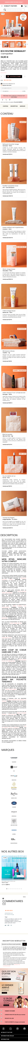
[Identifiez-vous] (22, 6)
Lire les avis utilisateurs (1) (8, 83)
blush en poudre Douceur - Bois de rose (14, 713)
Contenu (5, 106)
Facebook (3, 1029)
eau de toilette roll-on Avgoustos (14, 726)
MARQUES (22, 106)
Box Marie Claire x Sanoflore (8, 881)
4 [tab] (13, 888)
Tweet (6, 99)
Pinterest (9, 99)
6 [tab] (17, 888)
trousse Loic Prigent (10, 689)
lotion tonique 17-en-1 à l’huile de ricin (14, 660)
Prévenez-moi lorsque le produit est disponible (14, 96)
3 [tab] (11, 888)
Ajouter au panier (14, 76)
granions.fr (5, 618)
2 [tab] (9, 888)
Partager (2, 99)
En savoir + (4, 72)
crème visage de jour (16, 623)
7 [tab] (19, 888)
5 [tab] (15, 888)
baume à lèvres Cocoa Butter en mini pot (14, 700)
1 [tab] (7, 888)
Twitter (10, 1029)
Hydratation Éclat (6, 637)
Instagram (24, 1029)
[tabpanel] (14, 872)
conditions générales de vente (15, 91)
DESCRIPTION (14, 106)
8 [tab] (21, 888)
